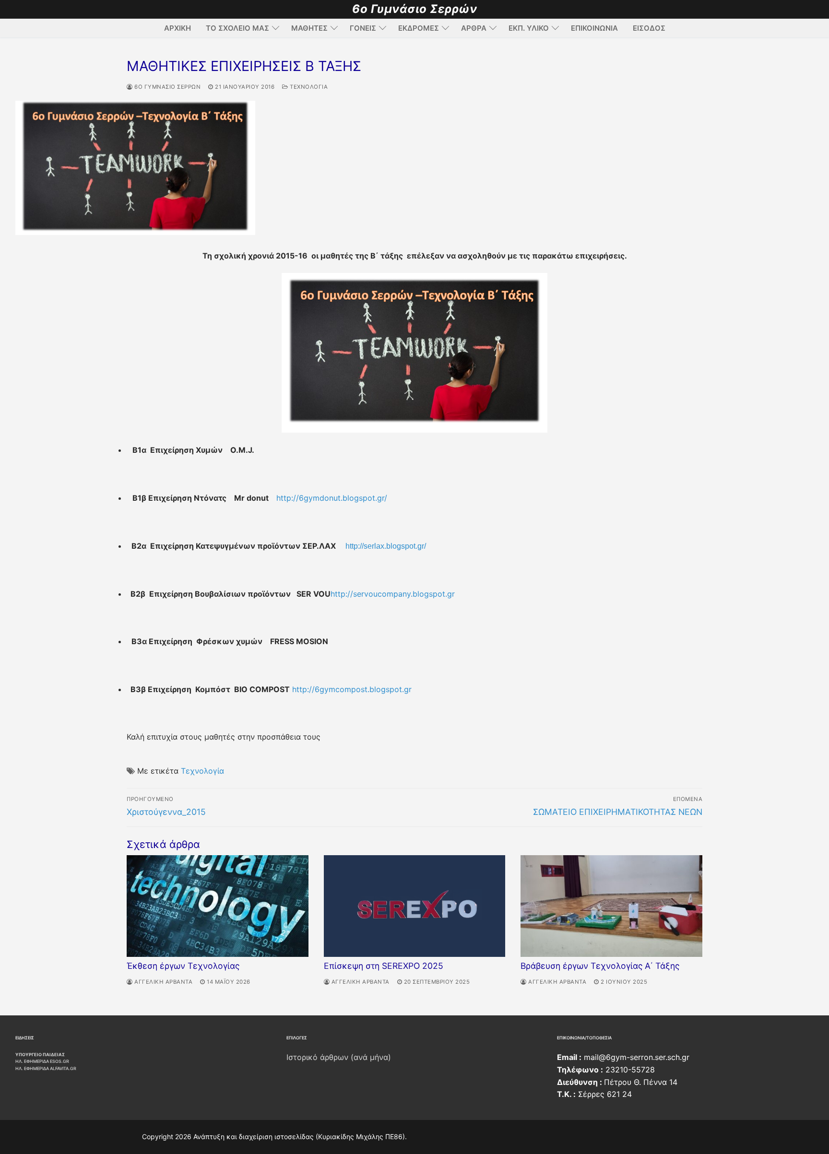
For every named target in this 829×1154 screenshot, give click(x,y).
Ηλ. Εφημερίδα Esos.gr (42, 1061)
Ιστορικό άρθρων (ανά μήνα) (338, 1057)
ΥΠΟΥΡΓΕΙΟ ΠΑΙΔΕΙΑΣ (40, 1054)
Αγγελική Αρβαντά (162, 981)
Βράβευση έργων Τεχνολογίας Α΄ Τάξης (600, 966)
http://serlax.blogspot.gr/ (385, 546)
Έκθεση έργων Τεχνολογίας (183, 966)
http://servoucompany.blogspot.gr (393, 594)
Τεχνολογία (308, 86)
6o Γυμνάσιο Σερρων (167, 86)
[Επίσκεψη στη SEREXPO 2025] (415, 906)
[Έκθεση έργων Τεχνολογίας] (217, 906)
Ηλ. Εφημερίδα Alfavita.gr (45, 1068)
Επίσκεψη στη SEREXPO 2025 (383, 966)
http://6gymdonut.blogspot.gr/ (331, 498)
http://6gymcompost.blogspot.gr (352, 689)
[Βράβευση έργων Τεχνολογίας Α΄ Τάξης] (611, 906)
